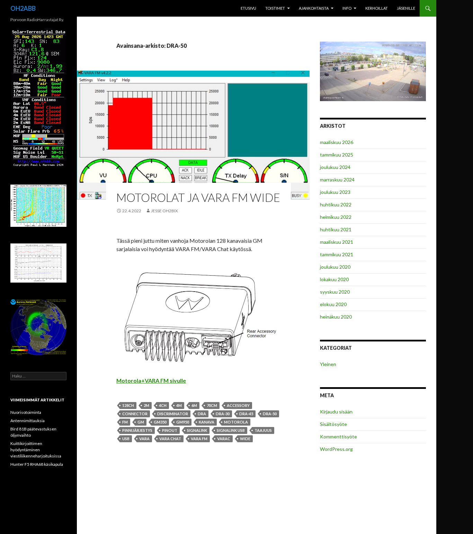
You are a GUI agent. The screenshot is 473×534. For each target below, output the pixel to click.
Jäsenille (406, 8)
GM (140, 422)
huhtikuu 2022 (335, 204)
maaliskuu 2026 (336, 142)
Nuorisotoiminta (25, 412)
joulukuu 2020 (335, 267)
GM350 (160, 422)
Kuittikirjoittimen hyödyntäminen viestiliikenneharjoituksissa (35, 450)
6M (194, 405)
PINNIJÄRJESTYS (137, 430)
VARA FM (199, 438)
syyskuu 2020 (335, 292)
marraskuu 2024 (337, 180)
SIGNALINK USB (231, 430)
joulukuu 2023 (335, 192)
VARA (144, 438)
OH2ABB (23, 8)
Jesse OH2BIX (164, 210)
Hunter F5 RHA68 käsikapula (36, 464)
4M (179, 405)
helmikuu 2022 (335, 217)
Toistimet (275, 8)
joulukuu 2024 (335, 167)
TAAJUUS (263, 430)
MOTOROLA (236, 422)
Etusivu (248, 8)
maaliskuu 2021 (336, 242)
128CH (128, 405)
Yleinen (328, 364)
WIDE (245, 438)
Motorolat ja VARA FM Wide (198, 197)
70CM (212, 405)
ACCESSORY (238, 405)
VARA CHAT (170, 438)
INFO (346, 8)
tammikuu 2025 (336, 155)
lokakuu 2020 (334, 279)
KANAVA (206, 422)
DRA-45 (246, 413)
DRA (202, 413)
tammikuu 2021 (336, 254)
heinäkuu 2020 (336, 317)
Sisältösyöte (333, 424)
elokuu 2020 (333, 304)
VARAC (223, 438)
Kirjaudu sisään (336, 412)
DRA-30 (223, 413)
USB (126, 438)
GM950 (182, 422)
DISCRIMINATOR (172, 413)
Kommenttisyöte (338, 436)
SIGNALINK (197, 430)
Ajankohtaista (314, 8)
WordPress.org (336, 449)
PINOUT (169, 430)
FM (125, 422)
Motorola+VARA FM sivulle (151, 380)
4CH (163, 405)
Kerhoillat (376, 8)
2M (146, 405)
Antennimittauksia (27, 420)
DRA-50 (270, 413)
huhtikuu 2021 (335, 229)
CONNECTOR (135, 413)
